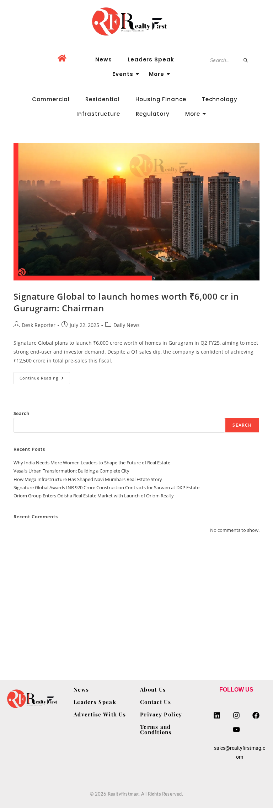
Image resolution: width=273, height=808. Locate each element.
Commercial (51, 99)
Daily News (126, 325)
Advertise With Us (100, 714)
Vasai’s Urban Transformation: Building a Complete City (71, 471)
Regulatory (153, 114)
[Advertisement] (136, 598)
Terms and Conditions (156, 729)
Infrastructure (98, 114)
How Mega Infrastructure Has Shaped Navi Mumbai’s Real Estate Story (88, 479)
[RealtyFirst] (136, 21)
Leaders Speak (151, 59)
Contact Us (155, 701)
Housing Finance (160, 99)
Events (122, 74)
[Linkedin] (217, 715)
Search (22, 413)
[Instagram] (236, 715)
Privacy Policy (161, 714)
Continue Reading (45, 376)
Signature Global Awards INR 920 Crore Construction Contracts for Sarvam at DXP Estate (106, 487)
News (103, 59)
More (156, 74)
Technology (219, 99)
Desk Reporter (38, 325)
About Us (153, 689)
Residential (102, 99)
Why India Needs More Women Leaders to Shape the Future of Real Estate (92, 462)
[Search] (246, 61)
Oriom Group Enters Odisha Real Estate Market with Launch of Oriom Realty (94, 495)
